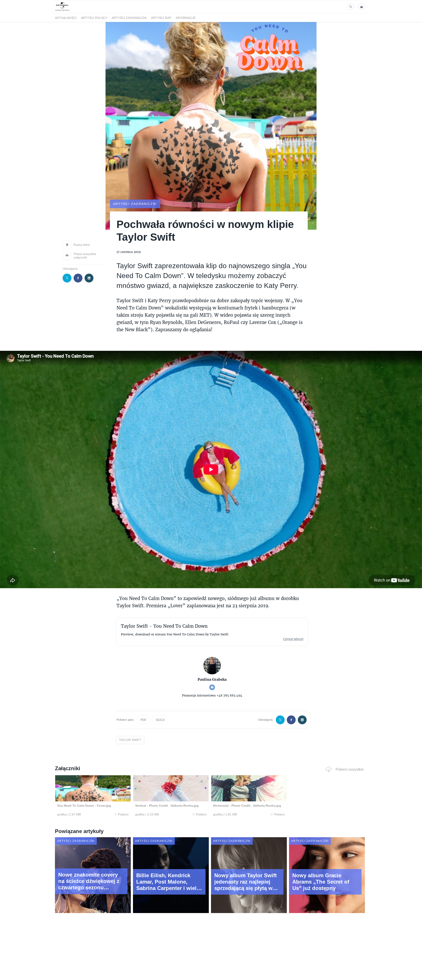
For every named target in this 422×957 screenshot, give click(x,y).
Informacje (186, 18)
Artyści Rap (161, 18)
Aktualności (65, 18)
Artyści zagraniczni (129, 18)
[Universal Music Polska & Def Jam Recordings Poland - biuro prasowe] (62, 11)
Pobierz (123, 814)
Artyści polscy (94, 18)
